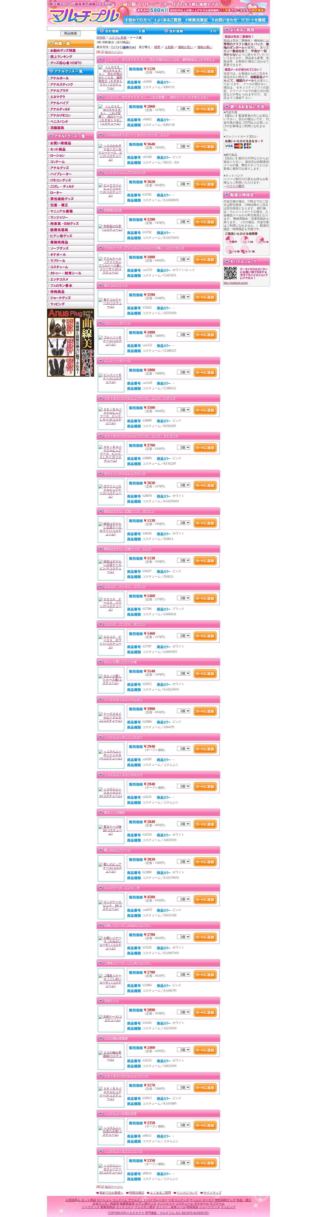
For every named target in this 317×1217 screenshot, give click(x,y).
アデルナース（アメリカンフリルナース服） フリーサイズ (144, 247)
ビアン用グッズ (145, 1203)
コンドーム (119, 1200)
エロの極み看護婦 (116, 1038)
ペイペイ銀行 (235, 186)
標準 (157, 47)
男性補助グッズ (225, 1200)
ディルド (196, 1200)
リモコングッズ (178, 1200)
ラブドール (217, 1203)
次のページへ (114, 52)
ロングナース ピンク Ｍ (122, 887)
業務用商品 (107, 1207)
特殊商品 (192, 1207)
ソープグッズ (91, 1207)
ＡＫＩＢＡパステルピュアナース (126, 1076)
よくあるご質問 (160, 1192)
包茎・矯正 (244, 1200)
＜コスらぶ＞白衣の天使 (120, 1113)
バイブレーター (157, 1200)
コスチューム (184, 1203)
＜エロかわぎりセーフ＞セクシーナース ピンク (136, 134)
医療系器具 (127, 1203)
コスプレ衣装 (118, 37)
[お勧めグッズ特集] (70, 51)
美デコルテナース (116, 285)
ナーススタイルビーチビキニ (123, 699)
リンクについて (187, 1192)
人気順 (169, 47)
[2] (102, 52)
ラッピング (228, 1207)
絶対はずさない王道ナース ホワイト (129, 511)
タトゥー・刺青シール (171, 1207)
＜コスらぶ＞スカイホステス (123, 774)
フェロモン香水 (144, 1207)
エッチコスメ (125, 1207)
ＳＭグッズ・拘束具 (105, 1203)
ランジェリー (166, 1203)
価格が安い (185, 47)
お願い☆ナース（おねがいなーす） (128, 925)
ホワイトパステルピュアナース (125, 473)
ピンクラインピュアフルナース (125, 172)
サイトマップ (212, 1192)
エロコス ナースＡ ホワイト (125, 624)
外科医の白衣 (113, 210)
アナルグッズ (137, 1200)
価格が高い (204, 47)
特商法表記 (136, 1192)
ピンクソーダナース (117, 360)
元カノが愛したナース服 (120, 661)
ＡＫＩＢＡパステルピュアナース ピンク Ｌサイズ (139, 398)
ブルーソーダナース (117, 323)
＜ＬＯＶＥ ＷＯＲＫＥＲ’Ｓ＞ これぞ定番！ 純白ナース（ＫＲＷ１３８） (156, 97)
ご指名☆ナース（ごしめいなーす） (128, 963)
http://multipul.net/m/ (236, 283)
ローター (208, 1200)
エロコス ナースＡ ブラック (125, 586)
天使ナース (111, 1000)
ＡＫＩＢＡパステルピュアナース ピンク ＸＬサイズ (141, 436)
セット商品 (88, 1200)
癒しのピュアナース (117, 850)
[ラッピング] (70, 305)
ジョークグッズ (209, 1207)
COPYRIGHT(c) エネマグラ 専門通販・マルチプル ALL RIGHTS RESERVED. (158, 1213)
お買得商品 (73, 1200)
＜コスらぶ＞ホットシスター (123, 737)
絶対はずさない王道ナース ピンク (128, 549)
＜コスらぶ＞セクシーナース (123, 1151)
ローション (104, 1200)
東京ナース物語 (114, 812)
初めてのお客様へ (111, 1192)
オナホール (201, 1203)
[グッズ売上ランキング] (70, 58)
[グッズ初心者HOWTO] (70, 64)
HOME (101, 37)
